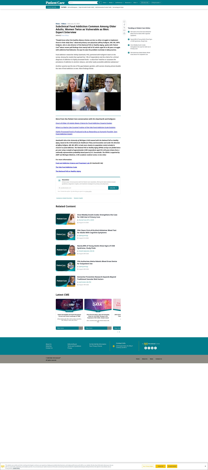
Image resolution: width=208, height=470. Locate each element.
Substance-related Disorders (64, 198)
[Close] (205, 466)
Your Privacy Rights (148, 466)
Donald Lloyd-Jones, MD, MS (86, 251)
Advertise (49, 346)
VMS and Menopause (72, 7)
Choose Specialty (51, 7)
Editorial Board (72, 344)
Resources (128, 2)
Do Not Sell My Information (97, 344)
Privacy (70, 348)
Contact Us (49, 348)
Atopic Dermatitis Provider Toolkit (86, 7)
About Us (49, 344)
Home (138, 359)
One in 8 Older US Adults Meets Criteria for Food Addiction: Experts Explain (84, 123)
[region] (104, 466)
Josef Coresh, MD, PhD (85, 282)
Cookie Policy (16, 468)
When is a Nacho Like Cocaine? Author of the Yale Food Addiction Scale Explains (85, 127)
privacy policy (88, 191)
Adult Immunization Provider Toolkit (103, 7)
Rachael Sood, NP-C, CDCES (86, 220)
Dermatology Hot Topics (118, 7)
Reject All (160, 466)
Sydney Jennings (83, 235)
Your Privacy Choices (95, 346)
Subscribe (112, 188)
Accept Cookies (172, 466)
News (104, 2)
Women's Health (78, 198)
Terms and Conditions (74, 346)
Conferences (118, 2)
